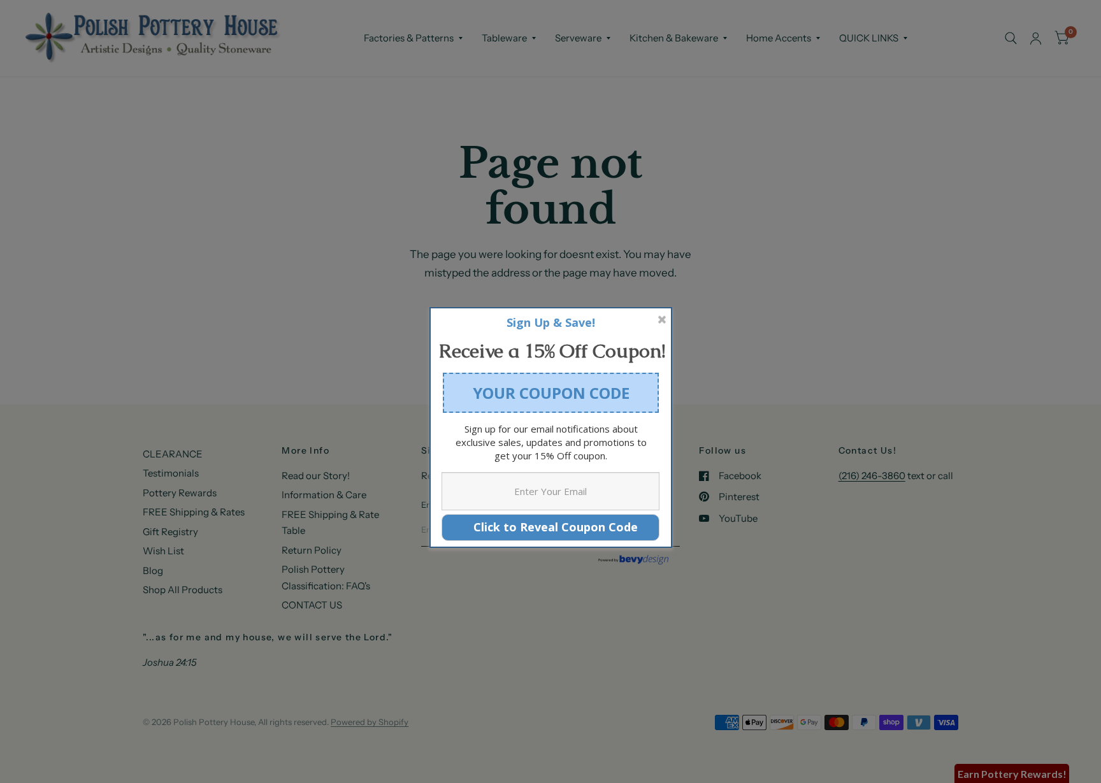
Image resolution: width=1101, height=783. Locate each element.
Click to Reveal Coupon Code (551, 527)
